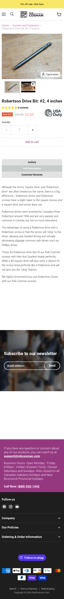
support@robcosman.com (22, 456)
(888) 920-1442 (28, 486)
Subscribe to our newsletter (30, 353)
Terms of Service (28, 588)
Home (5, 25)
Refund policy (48, 588)
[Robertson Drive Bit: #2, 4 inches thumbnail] (12, 87)
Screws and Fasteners (26, 25)
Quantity (6, 122)
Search (12, 588)
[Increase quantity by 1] (32, 130)
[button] (10, 107)
